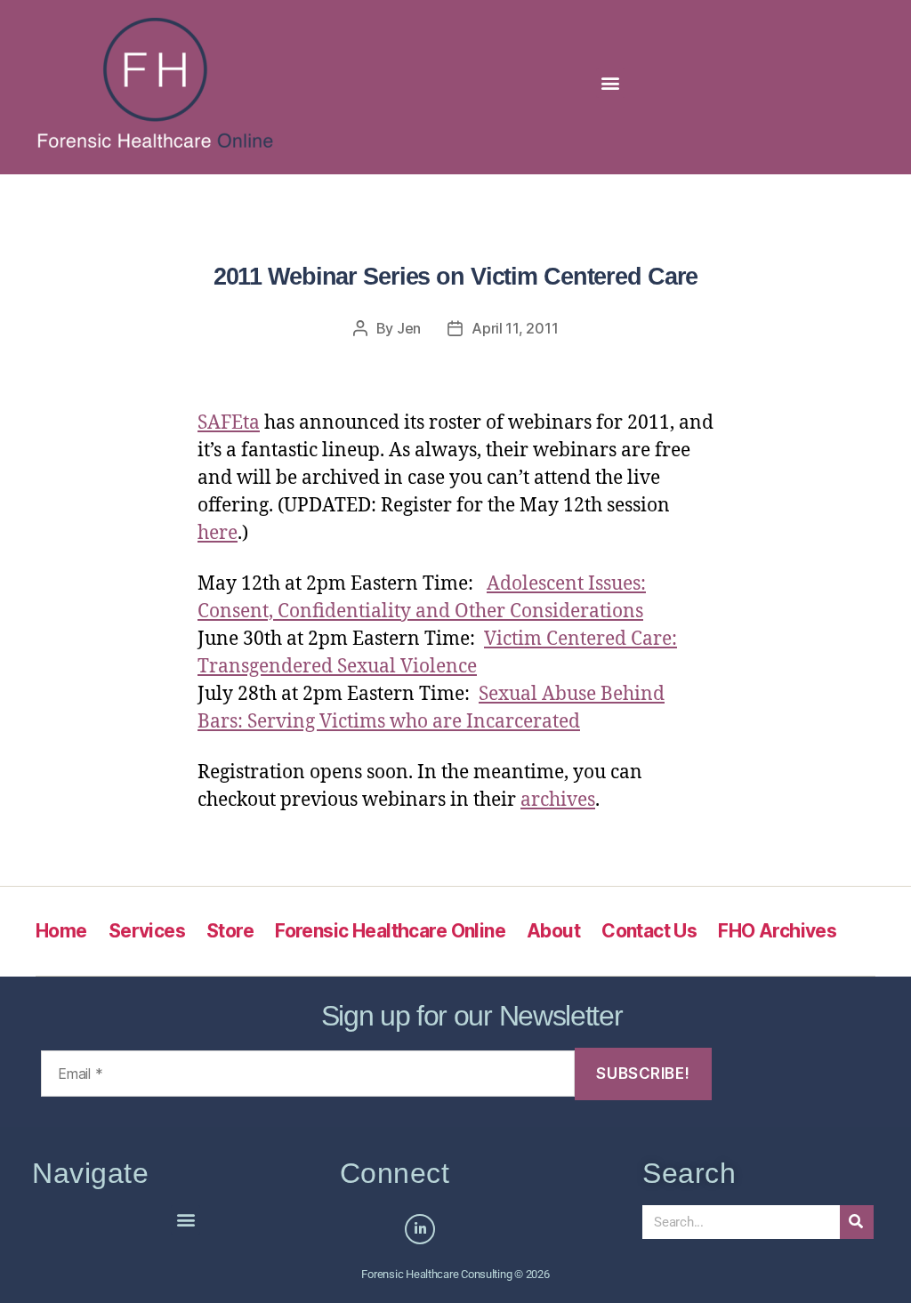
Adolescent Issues (564, 584)
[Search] (857, 1222)
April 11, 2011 (515, 328)
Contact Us (649, 931)
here (218, 533)
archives (557, 800)
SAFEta (229, 423)
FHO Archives (777, 931)
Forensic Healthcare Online (390, 931)
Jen (409, 328)
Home (61, 931)
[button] (610, 83)
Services (147, 931)
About (553, 931)
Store (230, 931)
